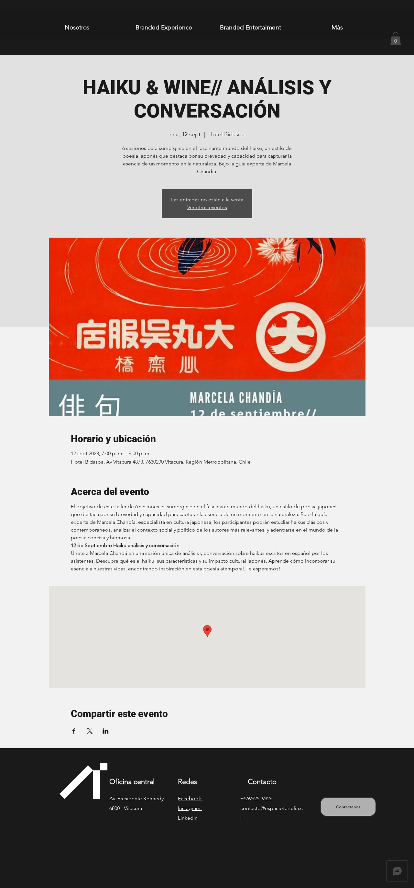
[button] (395, 38)
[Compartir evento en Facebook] (74, 731)
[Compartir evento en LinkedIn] (106, 731)
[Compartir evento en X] (90, 731)
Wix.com (134, 884)
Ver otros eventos (207, 207)
